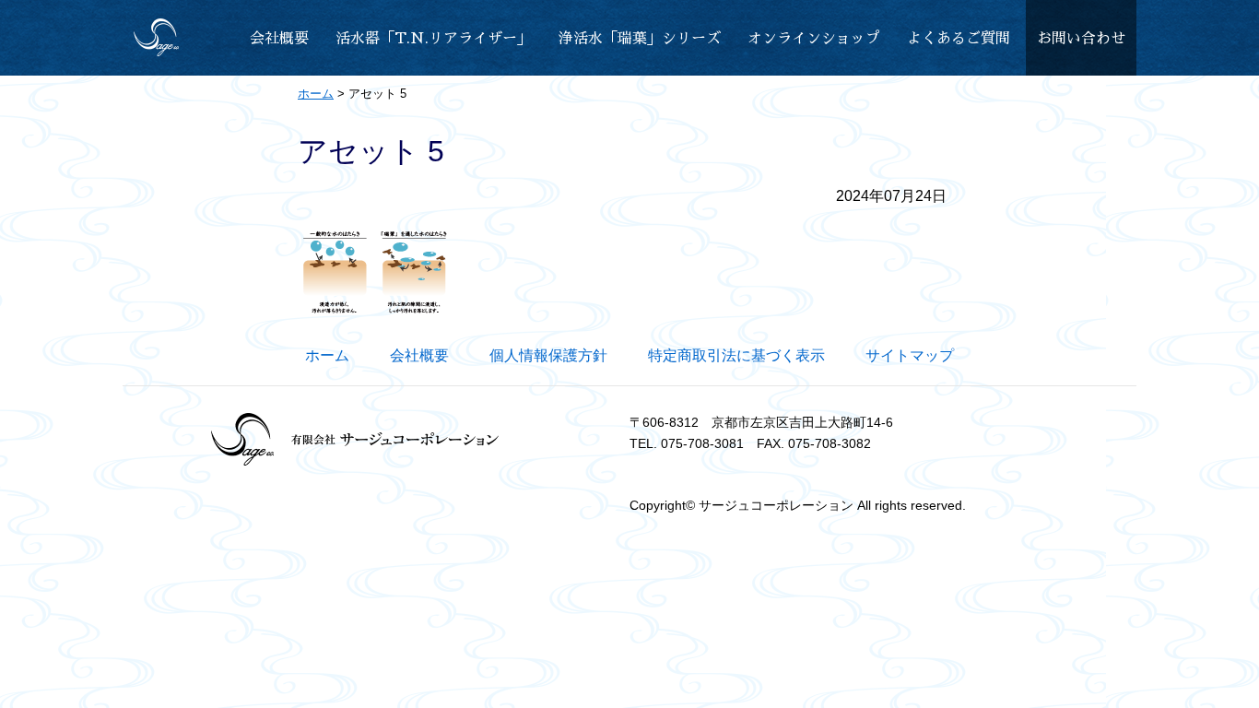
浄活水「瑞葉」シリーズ (640, 38)
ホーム (327, 355)
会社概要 (279, 38)
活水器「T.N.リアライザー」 (433, 38)
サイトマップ (909, 355)
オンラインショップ (813, 38)
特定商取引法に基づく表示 (736, 355)
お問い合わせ (1081, 38)
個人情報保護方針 (548, 355)
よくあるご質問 (958, 38)
